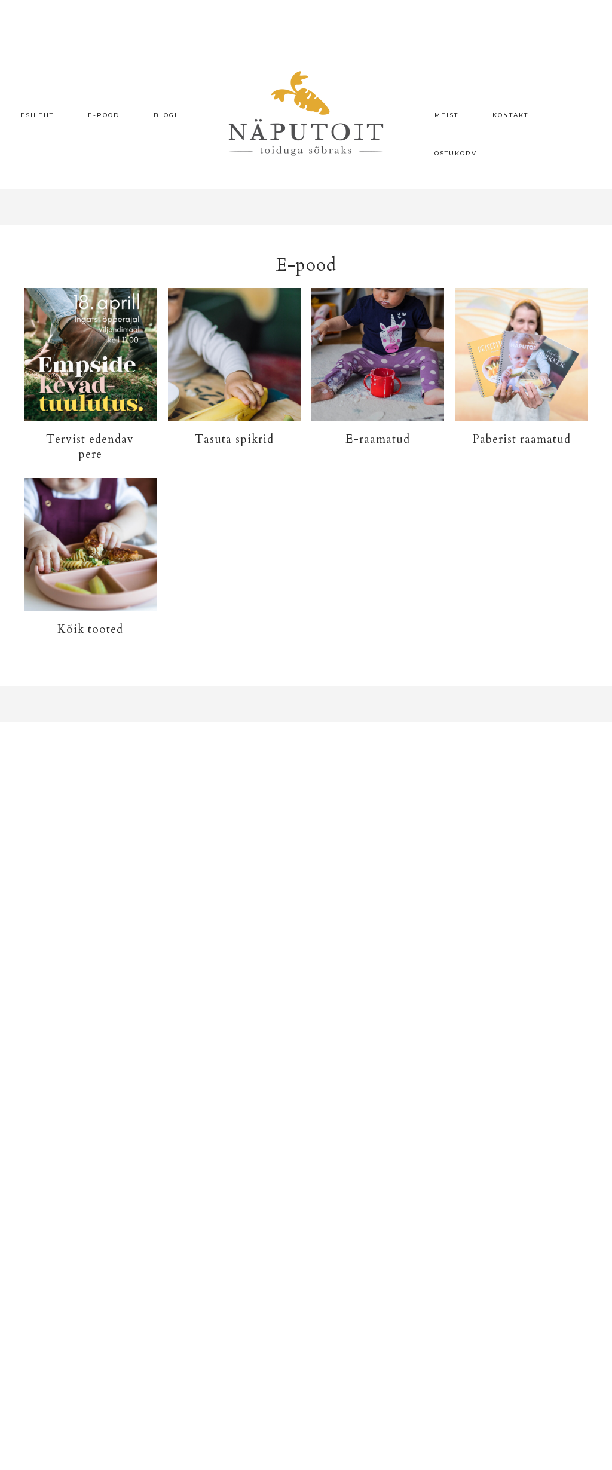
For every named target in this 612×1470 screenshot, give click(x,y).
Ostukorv (455, 153)
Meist (446, 115)
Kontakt (510, 115)
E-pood (104, 115)
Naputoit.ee (306, 113)
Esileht (37, 115)
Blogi (166, 115)
